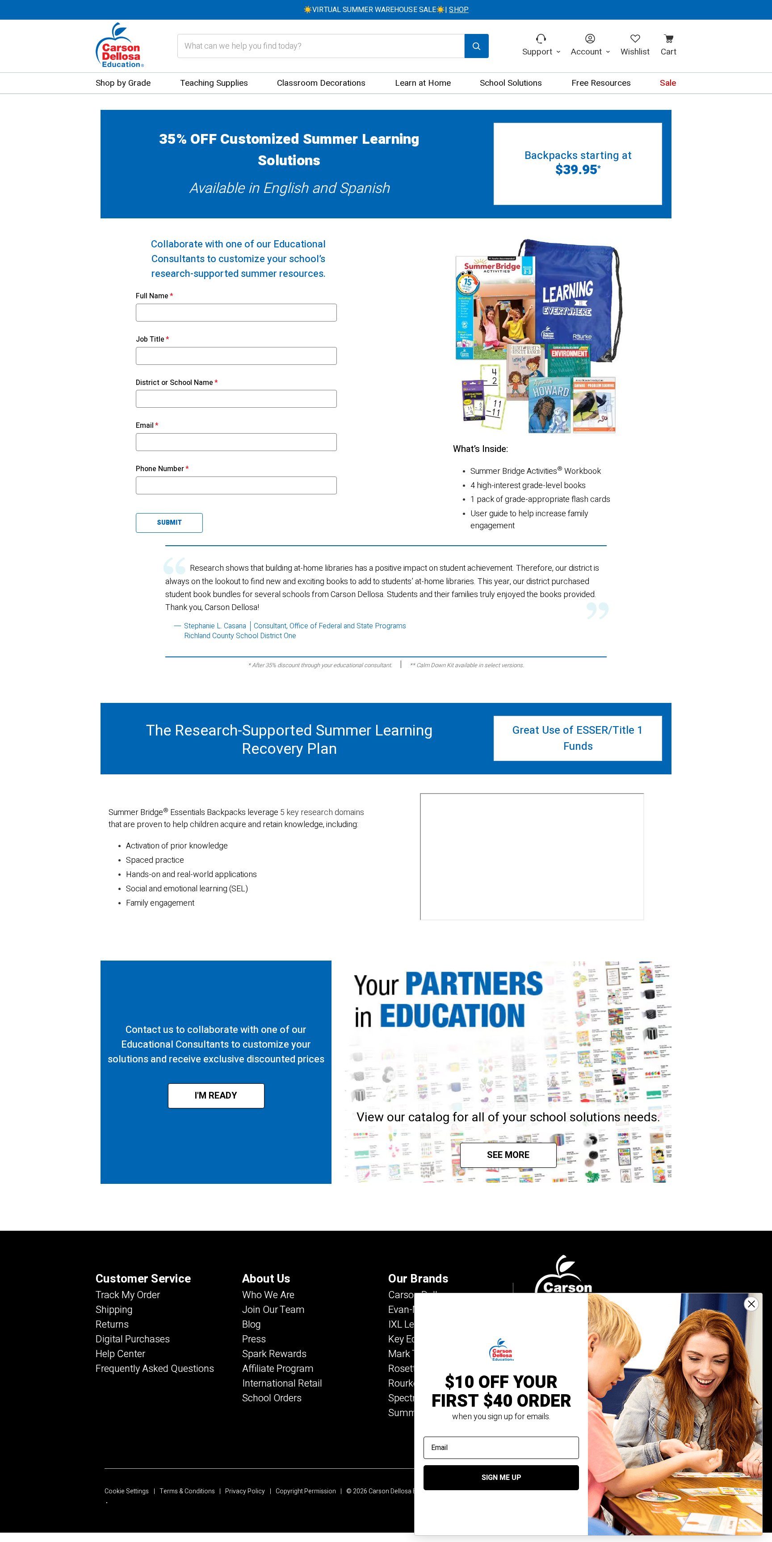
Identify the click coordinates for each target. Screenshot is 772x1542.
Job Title (152, 339)
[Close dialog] (751, 1304)
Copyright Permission (306, 1491)
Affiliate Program (278, 1369)
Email (147, 425)
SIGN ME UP (501, 1477)
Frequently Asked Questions (155, 1369)
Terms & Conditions (187, 1491)
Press (254, 1339)
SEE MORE (508, 1155)
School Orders (272, 1398)
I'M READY (216, 1095)
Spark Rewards (274, 1354)
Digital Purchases (133, 1339)
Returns (112, 1324)
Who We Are (268, 1295)
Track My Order (128, 1295)
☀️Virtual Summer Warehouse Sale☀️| (386, 9)
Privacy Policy (245, 1491)
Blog (251, 1324)
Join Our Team (273, 1310)
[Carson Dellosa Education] (120, 46)
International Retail (282, 1383)
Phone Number (162, 469)
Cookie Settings (127, 1491)
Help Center (120, 1354)
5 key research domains (322, 813)
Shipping (114, 1310)
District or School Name (177, 382)
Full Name (154, 296)
